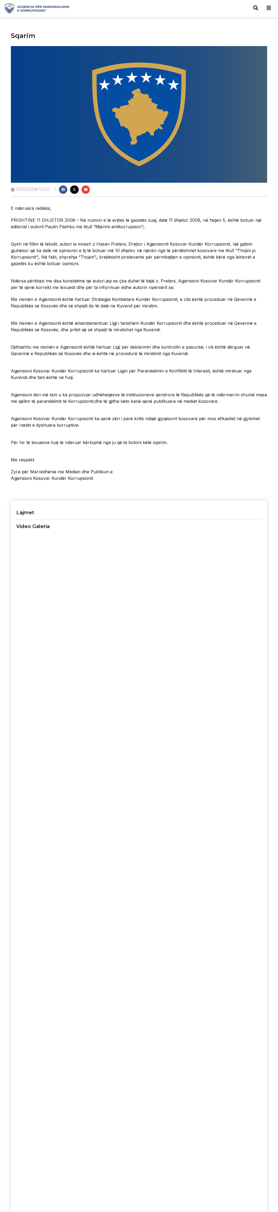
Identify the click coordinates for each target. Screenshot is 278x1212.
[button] (63, 189)
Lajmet (25, 513)
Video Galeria (33, 526)
